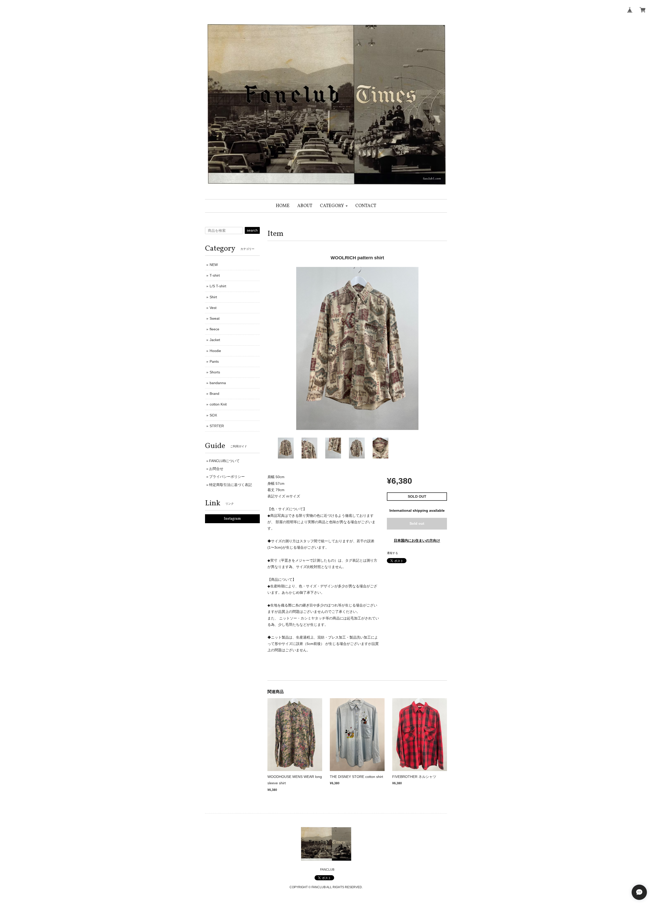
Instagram (232, 518)
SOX (213, 415)
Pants (214, 361)
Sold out (417, 523)
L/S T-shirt (218, 286)
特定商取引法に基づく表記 (230, 485)
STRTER (217, 426)
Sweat (215, 318)
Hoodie (215, 351)
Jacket (215, 340)
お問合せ (216, 469)
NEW (214, 265)
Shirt (213, 297)
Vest (213, 308)
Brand (214, 393)
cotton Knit (218, 404)
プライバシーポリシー (227, 477)
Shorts (215, 372)
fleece (214, 329)
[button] (333, 205)
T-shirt (215, 275)
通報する (392, 553)
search (252, 230)
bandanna (218, 383)
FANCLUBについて (224, 461)
